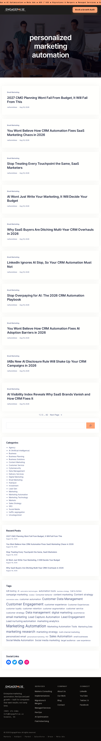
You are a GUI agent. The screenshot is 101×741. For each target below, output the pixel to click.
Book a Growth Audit (85, 10)
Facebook (84, 705)
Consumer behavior (44, 595)
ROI (47, 637)
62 (47, 415)
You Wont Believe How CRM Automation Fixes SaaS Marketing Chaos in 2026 (45, 133)
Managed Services (43, 708)
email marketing (16, 617)
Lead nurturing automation (21, 621)
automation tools (47, 591)
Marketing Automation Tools (62, 626)
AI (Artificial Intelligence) (19, 450)
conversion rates (12, 599)
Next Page (56, 415)
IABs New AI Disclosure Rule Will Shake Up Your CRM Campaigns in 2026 (46, 363)
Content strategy (83, 594)
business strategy (63, 591)
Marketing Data (85, 627)
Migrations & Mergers (40, 701)
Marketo (12, 500)
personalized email (16, 636)
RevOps (38, 712)
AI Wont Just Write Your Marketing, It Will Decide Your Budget (47, 199)
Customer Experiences (78, 605)
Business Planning (16, 456)
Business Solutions (17, 459)
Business (12, 453)
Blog (59, 700)
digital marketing (62, 612)
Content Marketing (17, 462)
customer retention (32, 608)
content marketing (63, 594)
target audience (68, 640)
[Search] (90, 425)
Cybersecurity (15, 468)
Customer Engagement (24, 604)
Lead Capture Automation (44, 617)
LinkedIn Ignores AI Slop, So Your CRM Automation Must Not (49, 264)
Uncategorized (15, 515)
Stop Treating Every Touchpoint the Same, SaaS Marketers (43, 166)
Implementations (42, 696)
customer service (74, 608)
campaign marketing (17, 594)
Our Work (61, 696)
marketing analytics (48, 621)
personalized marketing (35, 637)
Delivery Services (16, 474)
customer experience (56, 604)
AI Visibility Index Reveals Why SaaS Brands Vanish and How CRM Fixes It (48, 396)
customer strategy (15, 612)
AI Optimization (41, 717)
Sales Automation (60, 636)
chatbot (31, 595)
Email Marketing (13, 92)
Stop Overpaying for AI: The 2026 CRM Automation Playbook (45, 297)
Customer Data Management (62, 599)
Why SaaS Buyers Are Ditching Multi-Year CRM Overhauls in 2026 (50, 232)
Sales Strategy (15, 503)
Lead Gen (13, 488)
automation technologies (29, 591)
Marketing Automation (18, 494)
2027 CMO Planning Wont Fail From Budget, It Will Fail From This (47, 100)
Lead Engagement (73, 617)
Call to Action (76, 591)
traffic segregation (17, 512)
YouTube (84, 696)
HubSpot (12, 483)
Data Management (17, 471)
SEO (10, 506)
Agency (12, 447)
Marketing (13, 491)
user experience (83, 640)
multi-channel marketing (69, 632)
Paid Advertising (42, 721)
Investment (13, 485)
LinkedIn (83, 691)
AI (18, 591)
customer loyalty (14, 608)
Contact (61, 705)
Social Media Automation (20, 640)
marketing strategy (47, 631)
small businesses (81, 637)
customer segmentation (54, 608)
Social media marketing (47, 640)
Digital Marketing (16, 477)
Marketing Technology (18, 497)
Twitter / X (84, 700)
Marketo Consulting (43, 691)
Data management (38, 612)
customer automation (30, 599)
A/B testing (11, 591)
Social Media (14, 509)
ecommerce (79, 613)
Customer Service (16, 465)
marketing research (20, 631)
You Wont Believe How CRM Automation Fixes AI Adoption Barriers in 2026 (43, 330)
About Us (61, 691)
